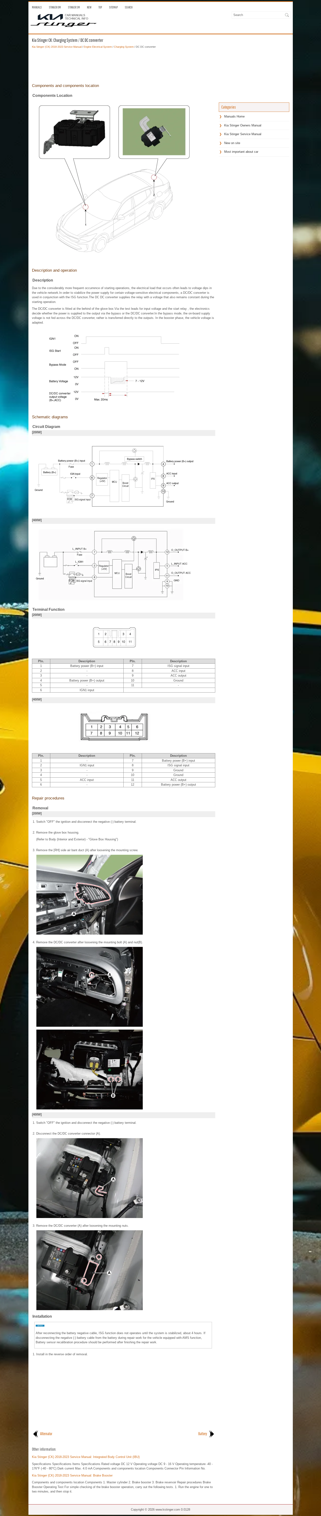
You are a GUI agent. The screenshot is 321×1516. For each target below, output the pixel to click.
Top (100, 7)
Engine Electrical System (98, 46)
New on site (232, 143)
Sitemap (113, 7)
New (89, 7)
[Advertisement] (123, 65)
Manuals (37, 7)
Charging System (124, 46)
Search (129, 7)
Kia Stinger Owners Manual (242, 125)
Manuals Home (234, 116)
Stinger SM (74, 7)
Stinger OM (55, 7)
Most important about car (241, 151)
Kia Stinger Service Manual (242, 134)
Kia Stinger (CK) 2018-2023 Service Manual (57, 46)
